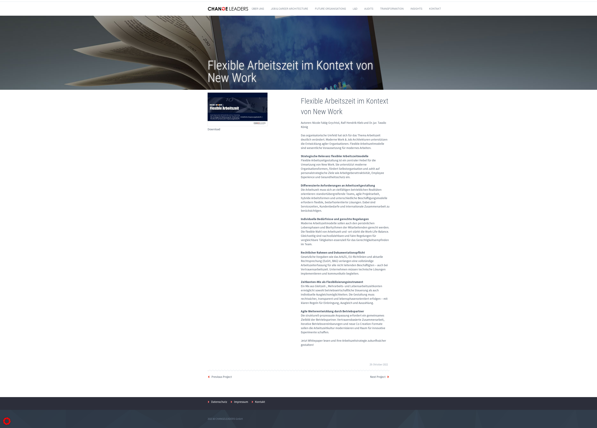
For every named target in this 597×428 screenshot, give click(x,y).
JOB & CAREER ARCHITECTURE (289, 8)
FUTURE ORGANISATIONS (330, 8)
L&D (355, 8)
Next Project (378, 377)
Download (214, 129)
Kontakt (260, 402)
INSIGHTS (416, 8)
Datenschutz (219, 402)
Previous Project (221, 377)
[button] (7, 421)
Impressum (241, 402)
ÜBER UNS (258, 8)
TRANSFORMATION (392, 8)
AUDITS (368, 8)
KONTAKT (435, 8)
